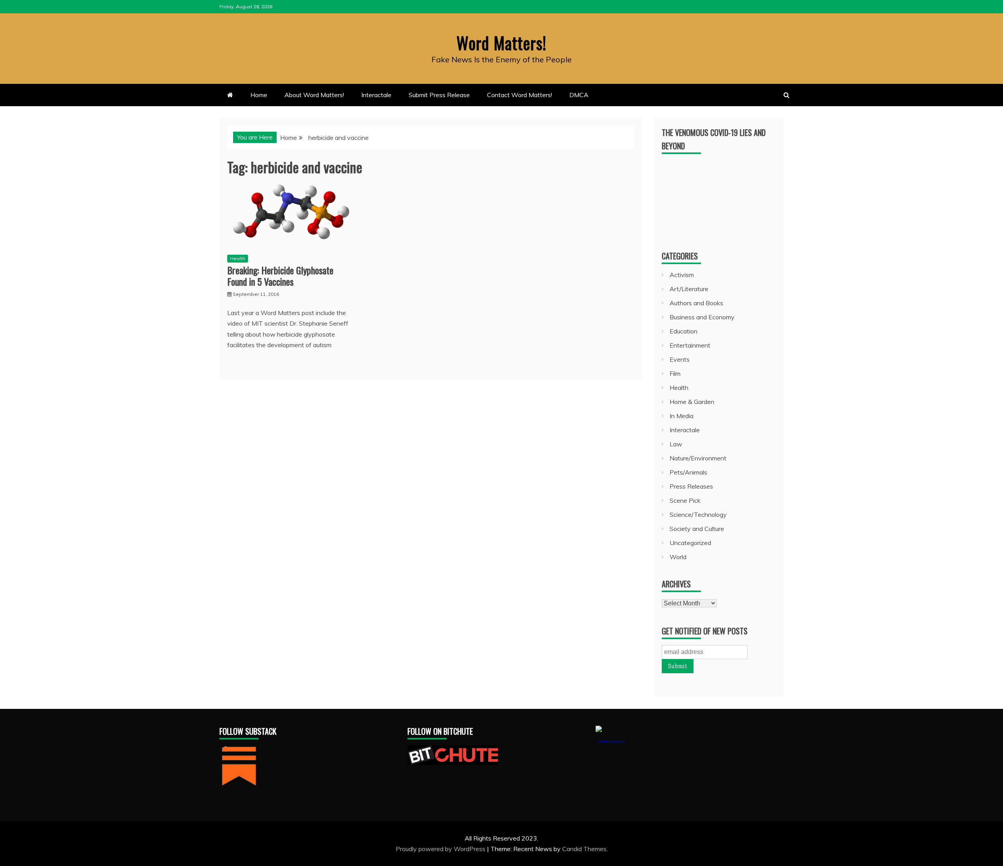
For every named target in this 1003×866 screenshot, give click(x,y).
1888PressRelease (611, 741)
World (678, 557)
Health (237, 258)
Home (258, 95)
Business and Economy (702, 317)
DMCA (578, 95)
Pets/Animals (688, 472)
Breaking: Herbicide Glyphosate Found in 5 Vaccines (280, 275)
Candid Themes (584, 849)
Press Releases (691, 486)
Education (683, 331)
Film (675, 373)
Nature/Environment (698, 458)
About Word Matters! (314, 95)
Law (676, 444)
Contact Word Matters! (519, 95)
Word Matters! (501, 43)
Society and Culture (697, 529)
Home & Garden (692, 402)
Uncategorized (690, 543)
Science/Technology (698, 514)
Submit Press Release (439, 95)
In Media (681, 416)
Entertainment (690, 345)
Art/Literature (689, 289)
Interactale (376, 95)
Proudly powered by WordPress (441, 849)
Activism (682, 275)
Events (680, 359)
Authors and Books (696, 303)
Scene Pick (685, 500)
